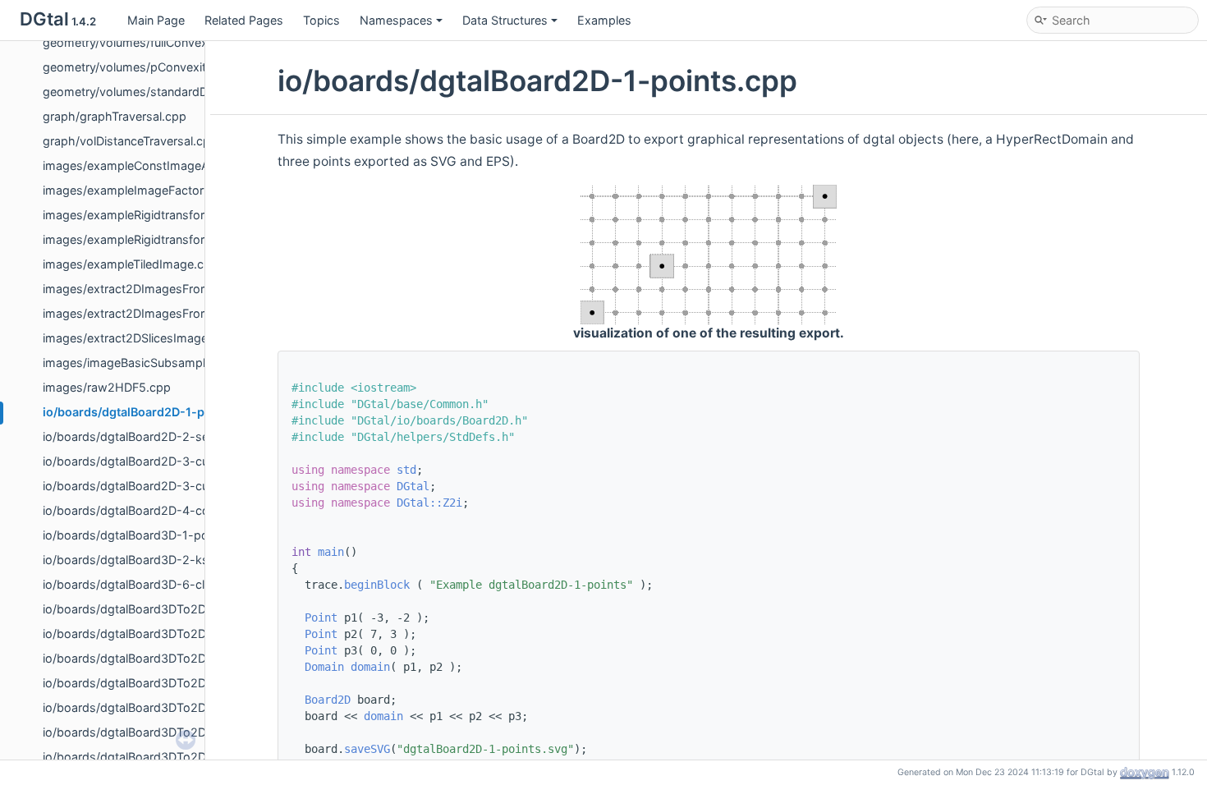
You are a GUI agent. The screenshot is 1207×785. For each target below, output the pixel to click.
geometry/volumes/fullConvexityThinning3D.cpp (175, 42)
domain (370, 666)
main (331, 551)
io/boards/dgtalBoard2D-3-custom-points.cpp (172, 486)
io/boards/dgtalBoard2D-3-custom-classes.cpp (176, 461)
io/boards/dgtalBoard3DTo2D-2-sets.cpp (158, 633)
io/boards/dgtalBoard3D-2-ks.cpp (138, 560)
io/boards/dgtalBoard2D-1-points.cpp (150, 412)
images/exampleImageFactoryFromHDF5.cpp (169, 190)
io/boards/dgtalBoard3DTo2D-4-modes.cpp (165, 707)
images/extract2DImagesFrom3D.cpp (146, 289)
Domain (324, 666)
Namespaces (396, 20)
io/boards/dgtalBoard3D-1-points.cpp (148, 535)
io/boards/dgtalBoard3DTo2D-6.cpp (143, 757)
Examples (604, 20)
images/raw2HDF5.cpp (107, 387)
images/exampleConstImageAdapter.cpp (156, 165)
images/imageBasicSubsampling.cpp (144, 363)
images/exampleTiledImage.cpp (130, 264)
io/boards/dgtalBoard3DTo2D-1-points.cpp (162, 609)
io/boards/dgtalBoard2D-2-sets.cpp (143, 436)
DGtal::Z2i (429, 502)
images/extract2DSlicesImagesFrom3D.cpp (162, 338)
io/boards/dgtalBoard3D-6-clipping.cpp (153, 584)
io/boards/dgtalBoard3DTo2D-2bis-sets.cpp (166, 658)
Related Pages (243, 20)
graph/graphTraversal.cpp (114, 116)
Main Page (156, 20)
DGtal (413, 486)
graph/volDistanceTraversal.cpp (130, 141)
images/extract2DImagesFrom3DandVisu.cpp (169, 313)
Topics (321, 20)
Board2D (328, 699)
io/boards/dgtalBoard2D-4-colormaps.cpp (161, 510)
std (406, 469)
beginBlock (377, 584)
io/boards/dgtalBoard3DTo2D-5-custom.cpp (167, 732)
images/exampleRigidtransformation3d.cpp (162, 239)
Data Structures (505, 20)
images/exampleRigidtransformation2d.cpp (162, 215)
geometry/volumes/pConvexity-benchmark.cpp (174, 67)
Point (321, 617)
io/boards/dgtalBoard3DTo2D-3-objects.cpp (167, 683)
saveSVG (367, 748)
